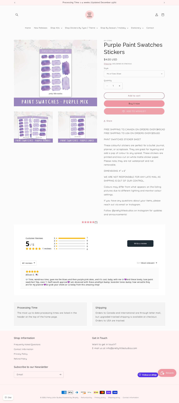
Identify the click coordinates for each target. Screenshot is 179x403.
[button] (17, 15)
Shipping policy (114, 397)
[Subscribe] (60, 374)
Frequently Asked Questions (27, 344)
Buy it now (134, 103)
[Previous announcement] (15, 2)
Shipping (107, 64)
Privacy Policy (21, 354)
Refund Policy (20, 358)
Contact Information (23, 349)
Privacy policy (100, 397)
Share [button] (109, 121)
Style (106, 68)
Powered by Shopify (70, 397)
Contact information (131, 397)
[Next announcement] (164, 2)
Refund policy (86, 397)
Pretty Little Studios (54, 397)
